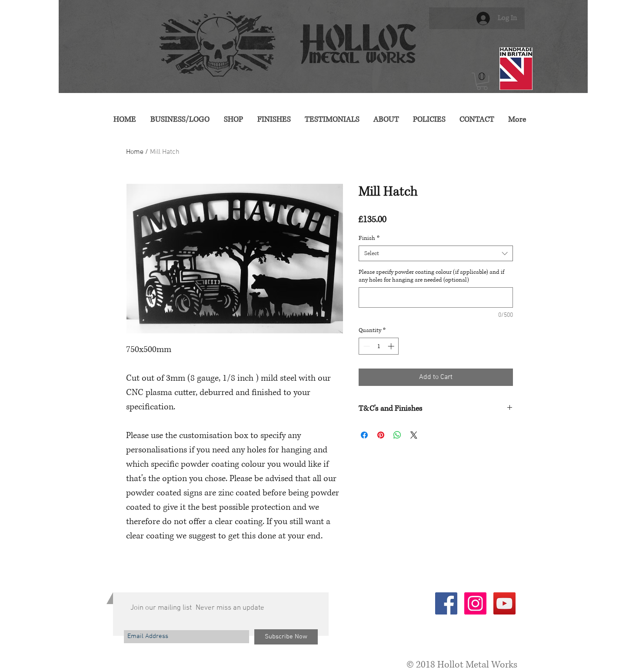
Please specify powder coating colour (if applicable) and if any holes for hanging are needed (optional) (431, 276)
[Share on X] (414, 435)
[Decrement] (366, 346)
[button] (482, 81)
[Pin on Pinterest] (381, 435)
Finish (369, 238)
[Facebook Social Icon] (446, 603)
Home (134, 152)
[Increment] (392, 346)
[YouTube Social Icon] (504, 603)
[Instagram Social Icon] (475, 603)
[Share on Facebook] (364, 435)
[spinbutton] (379, 346)
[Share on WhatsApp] (397, 435)
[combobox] (436, 253)
